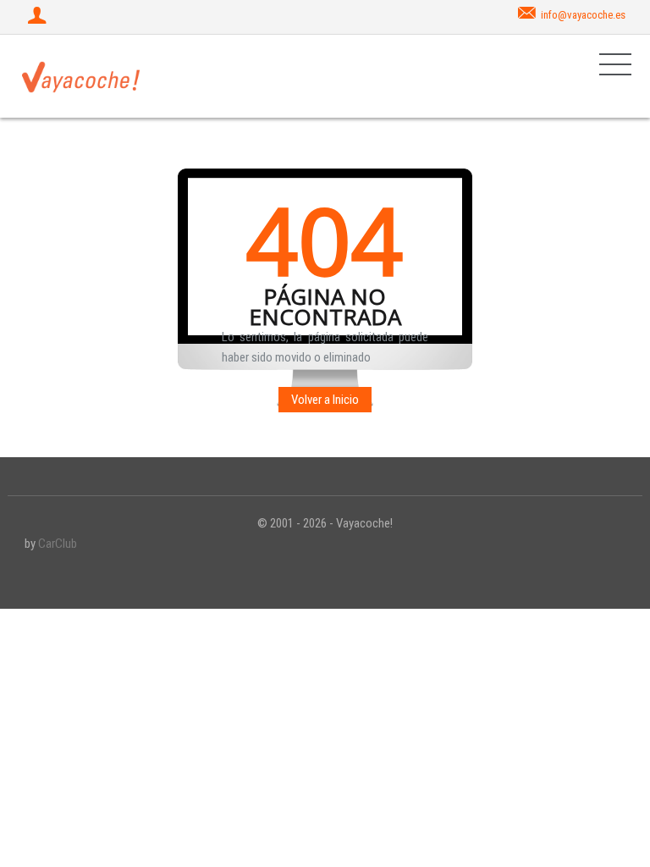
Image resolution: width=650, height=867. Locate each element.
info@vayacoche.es (583, 14)
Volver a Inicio (325, 399)
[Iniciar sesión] (39, 17)
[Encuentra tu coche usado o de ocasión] (81, 76)
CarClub (57, 543)
